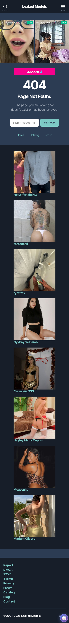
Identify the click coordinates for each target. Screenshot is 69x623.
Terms (8, 579)
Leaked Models (34, 6)
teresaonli (21, 244)
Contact (9, 601)
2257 (7, 574)
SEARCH (49, 122)
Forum (48, 135)
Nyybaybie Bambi (26, 342)
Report (8, 565)
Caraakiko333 (24, 391)
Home (20, 135)
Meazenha (21, 489)
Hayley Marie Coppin (28, 440)
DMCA (7, 569)
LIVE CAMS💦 (34, 71)
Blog (6, 597)
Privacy (8, 583)
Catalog (34, 135)
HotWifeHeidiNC (25, 195)
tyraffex (19, 293)
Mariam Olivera (24, 538)
